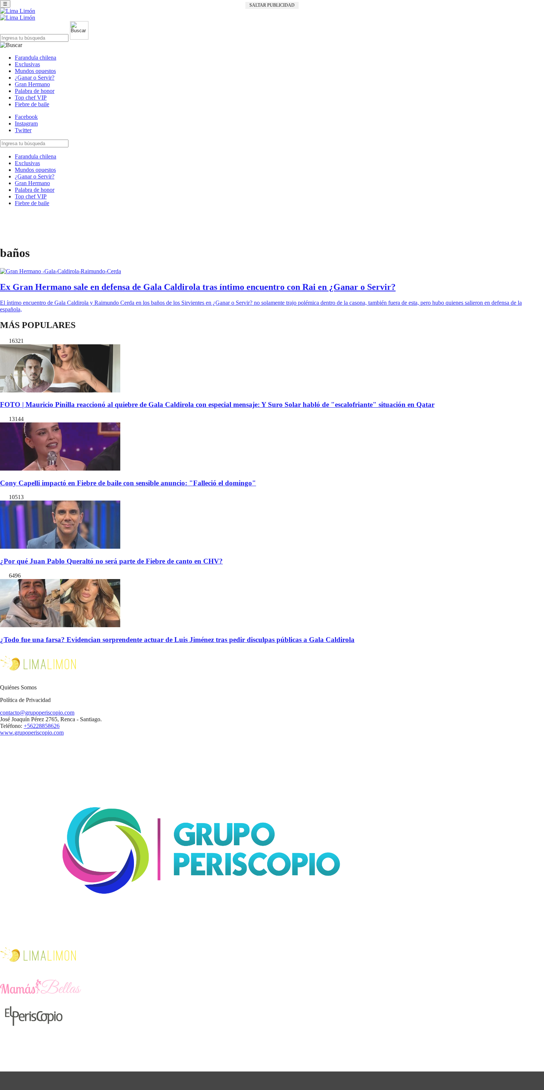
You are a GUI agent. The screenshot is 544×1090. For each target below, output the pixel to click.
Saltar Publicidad (272, 5)
